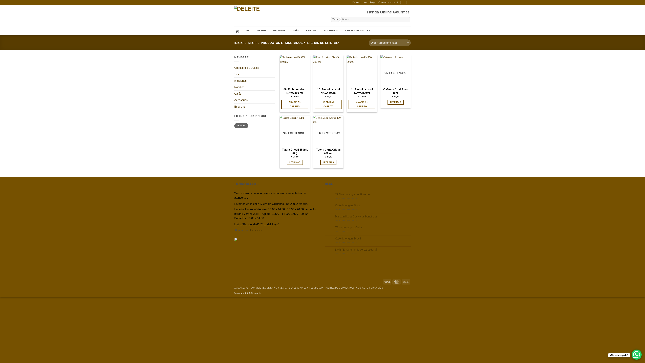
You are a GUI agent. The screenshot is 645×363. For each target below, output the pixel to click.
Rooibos (239, 87)
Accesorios (241, 100)
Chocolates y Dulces (246, 67)
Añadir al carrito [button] (295, 104)
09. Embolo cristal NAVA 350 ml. (295, 91)
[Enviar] (407, 19)
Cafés (237, 93)
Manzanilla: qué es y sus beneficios (356, 216)
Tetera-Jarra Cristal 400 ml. (328, 151)
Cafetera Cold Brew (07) (395, 91)
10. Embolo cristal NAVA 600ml (328, 91)
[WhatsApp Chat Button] (637, 355)
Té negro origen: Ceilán (349, 227)
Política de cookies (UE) (339, 288)
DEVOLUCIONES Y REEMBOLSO (306, 288)
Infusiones (240, 80)
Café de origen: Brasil (348, 238)
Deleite (355, 2)
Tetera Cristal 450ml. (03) (295, 151)
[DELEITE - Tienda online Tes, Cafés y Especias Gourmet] (256, 16)
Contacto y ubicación (388, 2)
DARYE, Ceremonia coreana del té (356, 249)
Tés (236, 74)
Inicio (239, 43)
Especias (239, 106)
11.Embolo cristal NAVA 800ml (362, 91)
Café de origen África (347, 205)
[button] (404, 2)
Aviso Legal (241, 288)
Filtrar (241, 126)
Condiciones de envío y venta (269, 288)
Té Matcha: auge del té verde (352, 194)
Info (365, 2)
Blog (372, 2)
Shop (252, 43)
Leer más (395, 102)
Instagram (256, 230)
